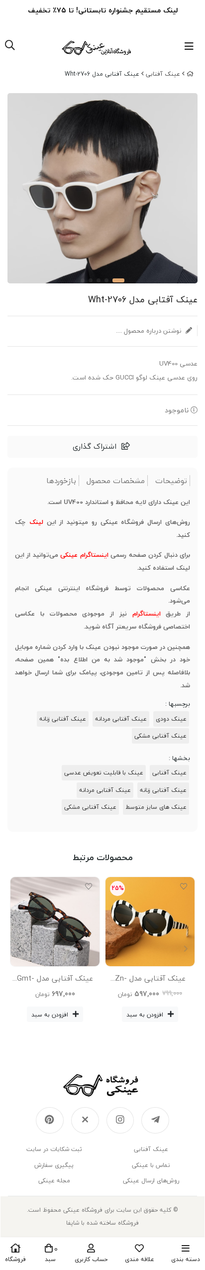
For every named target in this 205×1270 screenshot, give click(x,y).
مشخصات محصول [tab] (116, 481)
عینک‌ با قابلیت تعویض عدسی (103, 772)
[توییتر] (85, 1120)
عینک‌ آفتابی (163, 74)
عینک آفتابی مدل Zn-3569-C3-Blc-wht (150, 980)
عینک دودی (171, 719)
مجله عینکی (54, 1180)
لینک (36, 521)
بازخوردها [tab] (61, 481)
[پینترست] (50, 1120)
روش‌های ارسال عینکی (151, 1180)
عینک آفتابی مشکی (160, 736)
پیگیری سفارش (54, 1165)
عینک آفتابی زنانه (62, 719)
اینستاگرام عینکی (84, 554)
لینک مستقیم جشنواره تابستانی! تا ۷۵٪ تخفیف (103, 10)
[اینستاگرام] (120, 1120)
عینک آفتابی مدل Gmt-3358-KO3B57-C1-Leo (55, 980)
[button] (19, 949)
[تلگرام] (155, 1120)
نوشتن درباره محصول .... (149, 330)
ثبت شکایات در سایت (54, 1149)
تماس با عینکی (151, 1165)
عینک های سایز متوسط (156, 807)
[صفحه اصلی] (190, 74)
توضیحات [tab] (171, 481)
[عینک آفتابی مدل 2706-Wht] (102, 1085)
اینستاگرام (146, 613)
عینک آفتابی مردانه (121, 719)
